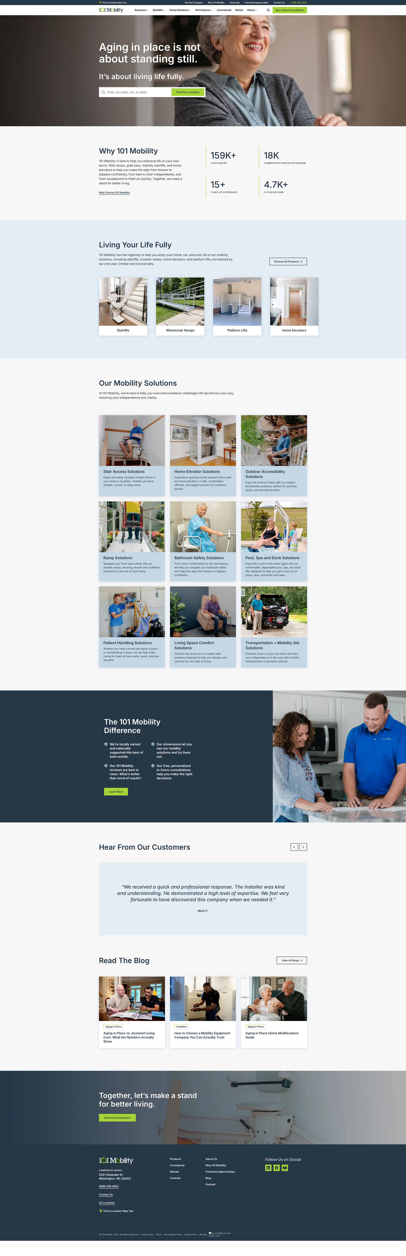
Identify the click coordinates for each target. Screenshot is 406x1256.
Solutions (140, 10)
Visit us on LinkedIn (268, 1168)
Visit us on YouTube (285, 1168)
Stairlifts (158, 10)
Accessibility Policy (173, 1234)
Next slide (303, 847)
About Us (211, 1159)
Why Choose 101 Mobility (114, 192)
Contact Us (279, 2)
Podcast (211, 1184)
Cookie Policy (190, 1234)
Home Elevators (179, 10)
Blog (208, 1178)
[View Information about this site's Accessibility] (223, 1234)
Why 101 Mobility (216, 2)
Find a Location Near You (114, 2)
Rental (239, 10)
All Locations (107, 1202)
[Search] (268, 10)
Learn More (116, 791)
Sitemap (203, 1234)
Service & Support (194, 2)
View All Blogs (290, 960)
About (251, 10)
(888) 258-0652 (109, 1186)
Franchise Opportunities (256, 2)
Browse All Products (286, 261)
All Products (202, 10)
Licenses (175, 1178)
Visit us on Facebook (276, 1168)
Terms (159, 1234)
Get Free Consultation (117, 1117)
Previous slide (294, 847)
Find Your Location (188, 92)
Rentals (174, 1171)
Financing (234, 2)
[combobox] (152, 92)
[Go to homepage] (111, 10)
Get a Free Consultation (289, 10)
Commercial (224, 10)
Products (175, 1159)
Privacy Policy (147, 1234)
